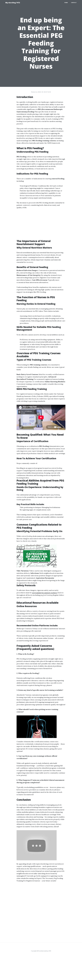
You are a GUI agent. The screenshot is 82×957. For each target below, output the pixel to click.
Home (66, 2)
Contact (74, 2)
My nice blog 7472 (12, 3)
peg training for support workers (44, 593)
